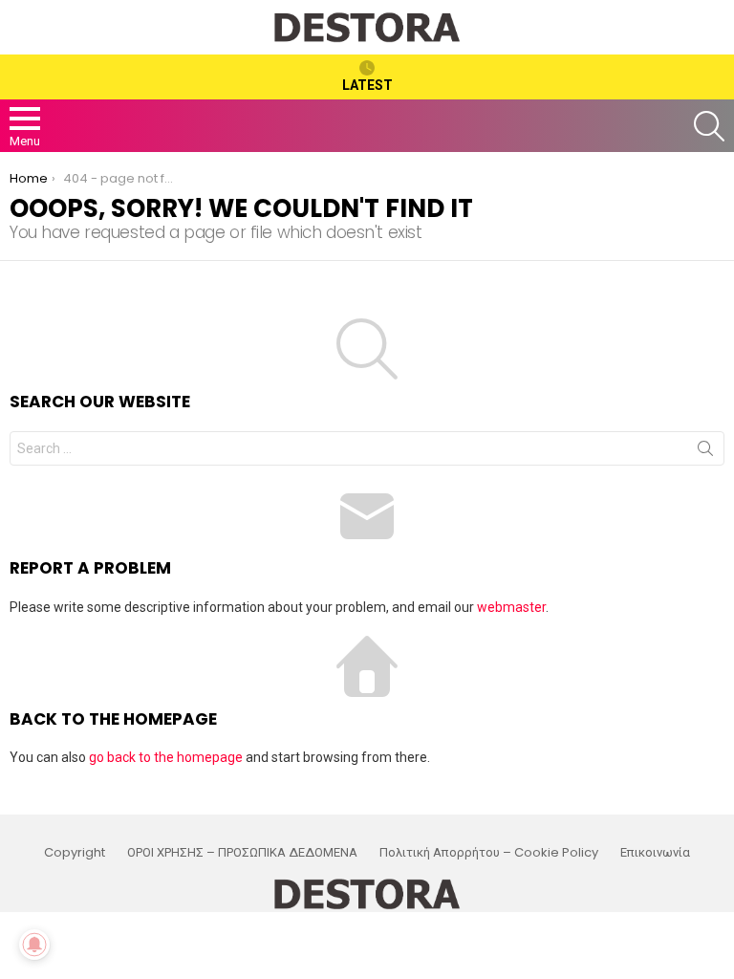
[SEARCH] (709, 126)
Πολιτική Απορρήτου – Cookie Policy (488, 852)
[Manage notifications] (34, 944)
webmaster (511, 607)
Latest (367, 85)
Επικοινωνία (655, 852)
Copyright (74, 852)
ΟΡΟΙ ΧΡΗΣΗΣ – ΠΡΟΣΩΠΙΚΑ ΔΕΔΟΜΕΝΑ (242, 852)
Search (705, 452)
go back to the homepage (166, 757)
